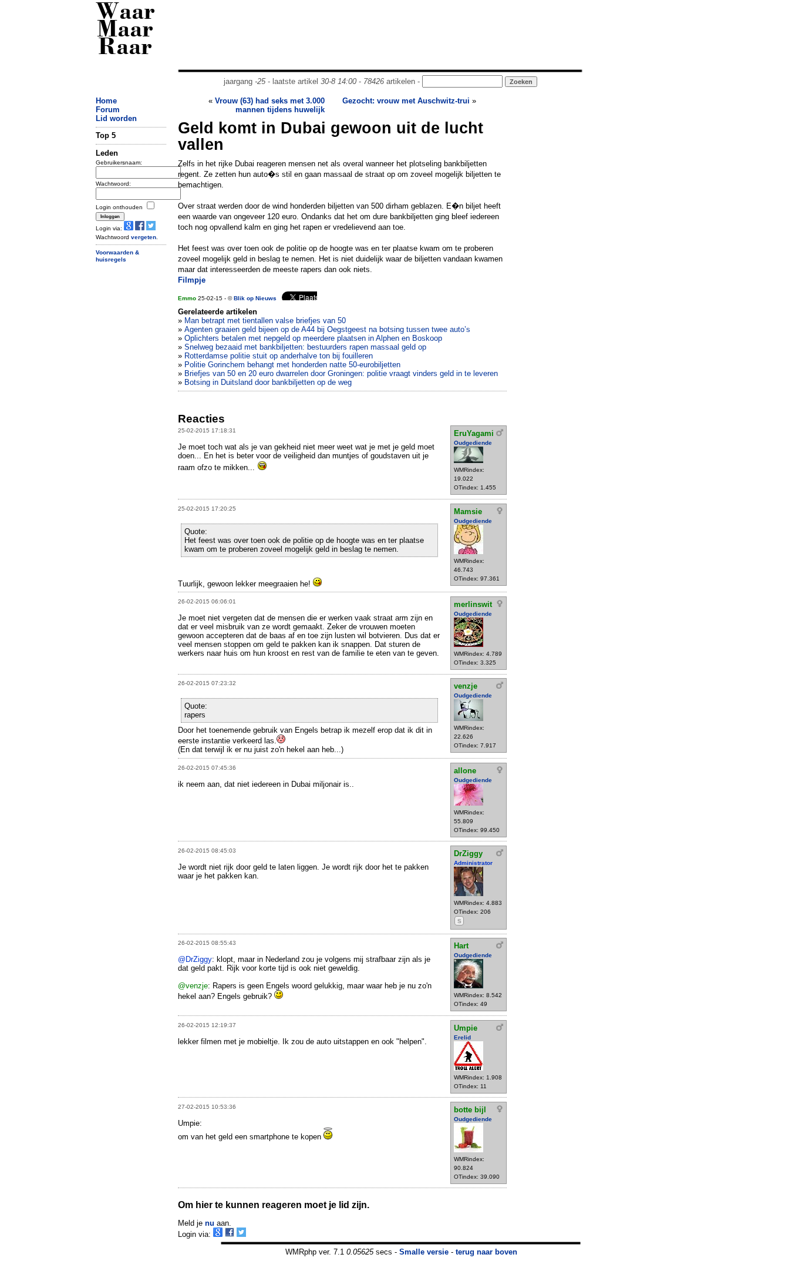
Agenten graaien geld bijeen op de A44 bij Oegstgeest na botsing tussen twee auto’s (327, 329)
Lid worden (116, 118)
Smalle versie (424, 1251)
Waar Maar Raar (125, 30)
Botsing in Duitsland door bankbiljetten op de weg (268, 382)
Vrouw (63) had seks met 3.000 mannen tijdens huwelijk (270, 105)
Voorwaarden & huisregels (117, 256)
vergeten (143, 237)
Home (106, 100)
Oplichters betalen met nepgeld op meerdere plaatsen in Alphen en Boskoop (313, 338)
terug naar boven (486, 1251)
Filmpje (191, 280)
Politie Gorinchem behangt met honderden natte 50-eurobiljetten (292, 364)
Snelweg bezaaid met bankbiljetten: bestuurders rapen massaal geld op (305, 347)
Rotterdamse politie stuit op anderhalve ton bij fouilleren (278, 355)
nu (209, 1223)
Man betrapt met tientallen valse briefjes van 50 (265, 320)
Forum (108, 109)
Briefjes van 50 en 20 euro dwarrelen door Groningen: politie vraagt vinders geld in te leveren (341, 373)
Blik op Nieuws (255, 298)
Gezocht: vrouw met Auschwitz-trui (406, 100)
